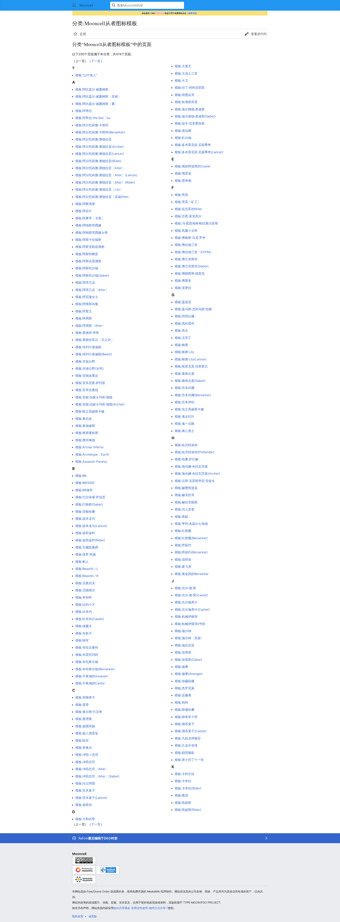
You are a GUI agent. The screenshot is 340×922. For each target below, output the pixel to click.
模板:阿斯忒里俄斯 (88, 261)
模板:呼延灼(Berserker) (191, 552)
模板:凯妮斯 (183, 803)
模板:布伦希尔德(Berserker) (95, 669)
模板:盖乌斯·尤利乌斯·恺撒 (193, 309)
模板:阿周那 (83, 318)
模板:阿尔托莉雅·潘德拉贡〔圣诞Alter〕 (103, 197)
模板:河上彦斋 (184, 509)
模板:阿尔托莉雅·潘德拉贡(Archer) (99, 147)
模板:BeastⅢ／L (86, 569)
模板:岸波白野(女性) (89, 368)
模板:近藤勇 (183, 695)
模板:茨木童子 (85, 790)
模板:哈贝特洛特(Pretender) (194, 452)
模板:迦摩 (181, 667)
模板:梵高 (181, 195)
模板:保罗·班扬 (85, 554)
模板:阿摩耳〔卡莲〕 (89, 218)
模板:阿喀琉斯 (85, 204)
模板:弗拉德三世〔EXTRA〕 (194, 252)
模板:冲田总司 (85, 762)
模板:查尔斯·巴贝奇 (88, 712)
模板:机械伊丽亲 (186, 616)
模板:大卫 (181, 80)
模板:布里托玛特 (86, 655)
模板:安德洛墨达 (86, 375)
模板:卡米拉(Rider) (188, 788)
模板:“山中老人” (86, 75)
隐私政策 (77, 916)
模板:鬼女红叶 (184, 416)
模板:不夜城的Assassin (91, 676)
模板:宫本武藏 (184, 388)
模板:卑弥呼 (83, 597)
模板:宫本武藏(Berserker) (193, 395)
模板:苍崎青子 (85, 697)
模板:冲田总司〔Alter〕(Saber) (97, 776)
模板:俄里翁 (183, 173)
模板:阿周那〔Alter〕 (90, 326)
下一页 (96, 61)
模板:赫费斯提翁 (186, 488)
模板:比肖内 (83, 612)
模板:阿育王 (83, 311)
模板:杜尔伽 (183, 138)
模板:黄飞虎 (183, 567)
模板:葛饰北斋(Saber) (190, 381)
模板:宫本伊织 (184, 402)
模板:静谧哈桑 (184, 710)
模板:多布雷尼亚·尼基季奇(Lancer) (199, 152)
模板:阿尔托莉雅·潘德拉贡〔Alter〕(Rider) (105, 182)
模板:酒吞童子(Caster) (191, 731)
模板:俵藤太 (83, 626)
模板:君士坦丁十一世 (189, 760)
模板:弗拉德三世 (186, 245)
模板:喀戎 (181, 795)
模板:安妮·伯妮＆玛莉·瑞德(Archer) (100, 404)
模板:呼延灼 (183, 545)
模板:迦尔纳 (183, 631)
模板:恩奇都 (183, 181)
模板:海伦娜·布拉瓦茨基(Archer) (197, 473)
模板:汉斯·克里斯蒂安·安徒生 (195, 481)
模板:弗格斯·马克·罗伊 (190, 238)
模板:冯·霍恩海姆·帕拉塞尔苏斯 (196, 223)
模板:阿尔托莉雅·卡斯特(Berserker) (100, 132)
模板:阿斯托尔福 (86, 268)
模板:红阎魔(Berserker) (191, 538)
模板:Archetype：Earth (92, 454)
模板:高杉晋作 (184, 323)
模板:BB (80, 476)
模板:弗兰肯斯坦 (186, 259)
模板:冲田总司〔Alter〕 (91, 769)
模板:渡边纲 (183, 131)
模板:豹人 (82, 562)
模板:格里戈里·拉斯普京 (191, 366)
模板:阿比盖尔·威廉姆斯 (91, 89)
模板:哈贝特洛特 (186, 445)
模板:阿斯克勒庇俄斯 (89, 247)
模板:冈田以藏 (184, 316)
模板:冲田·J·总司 (86, 755)
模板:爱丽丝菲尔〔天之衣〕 (94, 340)
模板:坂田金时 (85, 533)
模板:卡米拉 (183, 781)
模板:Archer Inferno (89, 447)
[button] (74, 5)
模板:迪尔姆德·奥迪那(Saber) (195, 116)
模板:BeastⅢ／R (86, 576)
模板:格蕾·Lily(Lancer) (190, 359)
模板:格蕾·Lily (184, 352)
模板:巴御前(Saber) (89, 504)
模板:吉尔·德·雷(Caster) (191, 595)
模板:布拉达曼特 (86, 647)
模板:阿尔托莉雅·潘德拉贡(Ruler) (98, 161)
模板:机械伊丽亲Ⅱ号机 (190, 624)
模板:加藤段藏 (184, 681)
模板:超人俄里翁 (86, 733)
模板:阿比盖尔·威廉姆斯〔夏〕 (96, 104)
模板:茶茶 (82, 705)
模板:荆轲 (181, 702)
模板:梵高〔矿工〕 (188, 202)
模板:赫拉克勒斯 (186, 502)
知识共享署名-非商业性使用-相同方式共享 (139, 908)
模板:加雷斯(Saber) (188, 660)
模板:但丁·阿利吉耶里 (190, 88)
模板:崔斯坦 (83, 805)
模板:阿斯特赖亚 (86, 254)
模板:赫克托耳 (184, 495)
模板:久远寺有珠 (186, 745)
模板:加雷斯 (183, 652)
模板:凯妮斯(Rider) (188, 810)
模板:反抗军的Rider (188, 209)
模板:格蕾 (181, 345)
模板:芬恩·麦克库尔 (188, 216)
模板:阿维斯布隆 (86, 304)
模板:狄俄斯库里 (186, 102)
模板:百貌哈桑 (85, 511)
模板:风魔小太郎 (186, 231)
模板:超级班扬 (85, 726)
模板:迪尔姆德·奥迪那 (190, 109)
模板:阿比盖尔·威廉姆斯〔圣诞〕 (98, 96)
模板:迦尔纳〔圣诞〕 (189, 638)
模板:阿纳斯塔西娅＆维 (91, 232)
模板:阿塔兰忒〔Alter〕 (91, 290)
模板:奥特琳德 (85, 440)
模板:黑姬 (181, 517)
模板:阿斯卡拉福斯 (88, 240)
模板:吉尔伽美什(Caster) (192, 609)
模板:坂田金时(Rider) (90, 540)
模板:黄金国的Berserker (192, 574)
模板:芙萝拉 (183, 288)
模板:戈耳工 (183, 338)
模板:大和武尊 (85, 819)
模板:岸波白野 (85, 361)
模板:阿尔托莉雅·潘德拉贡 (93, 139)
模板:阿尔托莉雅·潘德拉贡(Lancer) (99, 154)
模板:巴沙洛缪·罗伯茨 (90, 497)
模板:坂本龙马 (85, 519)
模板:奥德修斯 (85, 426)
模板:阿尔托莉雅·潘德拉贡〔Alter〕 (100, 168)
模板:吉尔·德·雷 (185, 588)
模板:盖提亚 (183, 302)
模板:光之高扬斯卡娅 (189, 409)
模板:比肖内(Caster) (89, 619)
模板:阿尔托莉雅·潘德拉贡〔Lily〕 (99, 189)
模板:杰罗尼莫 (184, 688)
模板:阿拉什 (83, 211)
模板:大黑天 (183, 66)
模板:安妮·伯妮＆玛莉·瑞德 (93, 397)
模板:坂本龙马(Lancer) (91, 526)
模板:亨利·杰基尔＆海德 (191, 524)
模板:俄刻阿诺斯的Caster (193, 166)
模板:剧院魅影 (184, 753)
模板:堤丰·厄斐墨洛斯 (190, 123)
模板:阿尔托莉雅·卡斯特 (91, 125)
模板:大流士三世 (186, 73)
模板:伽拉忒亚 (184, 645)
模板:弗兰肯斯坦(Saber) (192, 266)
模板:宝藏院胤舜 (86, 547)
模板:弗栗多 (183, 280)
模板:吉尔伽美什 (186, 602)
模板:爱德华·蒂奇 (87, 333)
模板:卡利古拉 (184, 774)
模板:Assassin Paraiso (91, 461)
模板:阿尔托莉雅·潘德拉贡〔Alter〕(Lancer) (106, 175)
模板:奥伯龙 (83, 419)
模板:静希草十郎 (186, 717)
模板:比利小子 (85, 604)
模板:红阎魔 (183, 531)
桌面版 (93, 916)
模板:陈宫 (82, 740)
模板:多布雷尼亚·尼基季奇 (193, 145)
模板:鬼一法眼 (184, 423)
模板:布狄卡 (83, 633)
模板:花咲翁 (183, 559)
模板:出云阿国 (85, 783)
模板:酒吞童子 (184, 724)
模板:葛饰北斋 (184, 374)
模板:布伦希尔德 (86, 662)
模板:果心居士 (184, 431)
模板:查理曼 (83, 719)
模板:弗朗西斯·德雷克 (190, 273)
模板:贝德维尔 (85, 590)
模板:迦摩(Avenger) (189, 674)
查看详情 (192, 13)
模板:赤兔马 (83, 747)
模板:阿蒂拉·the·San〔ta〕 (94, 118)
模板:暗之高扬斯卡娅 (89, 411)
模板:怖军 (82, 640)
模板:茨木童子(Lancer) (91, 798)
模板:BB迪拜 (84, 490)
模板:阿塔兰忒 (85, 282)
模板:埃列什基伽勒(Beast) (93, 354)
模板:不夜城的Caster (90, 683)
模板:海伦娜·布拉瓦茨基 (191, 466)
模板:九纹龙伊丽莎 (188, 738)
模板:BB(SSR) (85, 483)
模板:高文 (181, 330)
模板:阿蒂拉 (83, 111)
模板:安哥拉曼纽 (86, 390)
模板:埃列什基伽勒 (88, 347)
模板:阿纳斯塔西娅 (88, 225)
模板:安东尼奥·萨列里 (90, 383)
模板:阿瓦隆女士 (86, 297)
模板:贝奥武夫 (85, 583)
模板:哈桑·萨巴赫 (186, 459)
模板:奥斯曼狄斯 (86, 433)
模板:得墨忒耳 (184, 95)
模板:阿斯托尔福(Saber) (92, 275)
